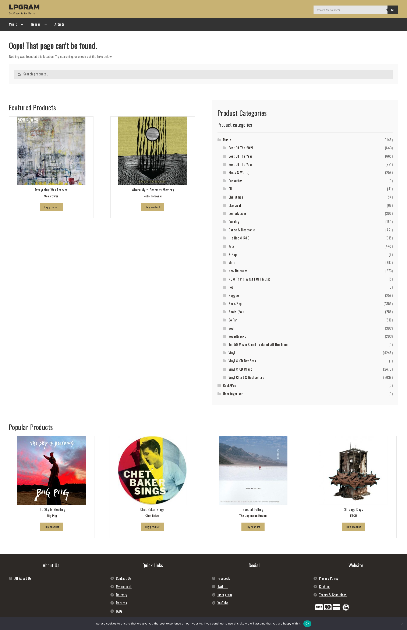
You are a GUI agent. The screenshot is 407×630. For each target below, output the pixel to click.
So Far (233, 320)
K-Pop (233, 254)
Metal (233, 262)
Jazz (231, 246)
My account (124, 586)
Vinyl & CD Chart (240, 369)
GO (393, 9)
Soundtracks (237, 336)
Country (234, 221)
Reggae (234, 295)
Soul (231, 328)
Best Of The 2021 (241, 147)
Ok (307, 623)
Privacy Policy (328, 578)
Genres (36, 24)
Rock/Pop (235, 303)
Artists (59, 24)
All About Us (23, 578)
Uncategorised (233, 393)
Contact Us (123, 578)
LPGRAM (24, 7)
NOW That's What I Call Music (249, 279)
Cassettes (236, 180)
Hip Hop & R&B (239, 238)
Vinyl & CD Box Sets (242, 360)
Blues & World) (239, 172)
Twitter (222, 586)
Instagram (224, 594)
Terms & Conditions (333, 594)
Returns (121, 602)
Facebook (223, 578)
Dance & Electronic (242, 229)
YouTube (223, 602)
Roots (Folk (236, 311)
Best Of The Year (240, 156)
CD (230, 188)
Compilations (238, 213)
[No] (402, 624)
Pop (231, 287)
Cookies (324, 586)
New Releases (238, 270)
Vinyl (232, 352)
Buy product (51, 207)
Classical (235, 205)
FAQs (119, 611)
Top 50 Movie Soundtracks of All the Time (258, 344)
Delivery (121, 594)
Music (13, 24)
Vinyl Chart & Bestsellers (246, 377)
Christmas (236, 197)
